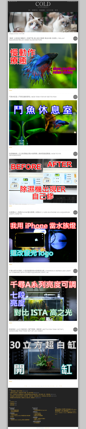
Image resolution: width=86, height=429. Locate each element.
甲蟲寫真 (65, 412)
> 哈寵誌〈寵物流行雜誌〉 (39, 418)
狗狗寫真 (61, 412)
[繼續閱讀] (43, 65)
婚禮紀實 (12, 403)
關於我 (56, 10)
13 (43, 386)
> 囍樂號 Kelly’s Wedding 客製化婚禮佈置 (19, 419)
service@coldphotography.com (72, 1)
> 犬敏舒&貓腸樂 (37, 414)
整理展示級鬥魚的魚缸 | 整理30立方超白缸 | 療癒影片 (22, 397)
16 (48, 386)
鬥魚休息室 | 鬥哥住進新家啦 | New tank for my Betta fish (32, 97)
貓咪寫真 (71, 412)
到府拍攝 (69, 409)
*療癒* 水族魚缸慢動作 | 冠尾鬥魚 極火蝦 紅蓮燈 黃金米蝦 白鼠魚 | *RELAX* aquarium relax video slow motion (37, 39)
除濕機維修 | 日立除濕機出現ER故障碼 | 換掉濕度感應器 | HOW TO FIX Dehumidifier (35, 154)
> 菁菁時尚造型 (13, 414)
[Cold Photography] (43, 8)
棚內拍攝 (57, 412)
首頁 (29, 10)
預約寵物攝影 (42, 10)
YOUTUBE (12, 401)
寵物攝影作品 (35, 10)
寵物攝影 (12, 405)
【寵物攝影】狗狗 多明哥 (16, 391)
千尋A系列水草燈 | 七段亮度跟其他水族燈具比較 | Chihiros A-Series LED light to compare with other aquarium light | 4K (40, 271)
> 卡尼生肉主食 (36, 413)
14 (45, 386)
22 (56, 386)
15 (46, 386)
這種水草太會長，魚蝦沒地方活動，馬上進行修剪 (21, 392)
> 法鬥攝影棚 (36, 422)
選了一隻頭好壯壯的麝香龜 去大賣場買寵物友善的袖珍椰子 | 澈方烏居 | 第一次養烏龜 (30, 394)
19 (53, 386)
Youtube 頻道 (50, 10)
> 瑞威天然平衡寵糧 (38, 415)
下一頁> (60, 386)
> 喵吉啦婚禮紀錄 (14, 411)
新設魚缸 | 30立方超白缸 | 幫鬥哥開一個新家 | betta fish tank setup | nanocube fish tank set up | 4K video (36, 330)
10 (38, 386)
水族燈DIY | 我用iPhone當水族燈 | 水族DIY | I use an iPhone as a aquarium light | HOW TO (39, 213)
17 (50, 386)
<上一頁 (25, 386)
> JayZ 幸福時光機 (14, 410)
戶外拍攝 (74, 411)
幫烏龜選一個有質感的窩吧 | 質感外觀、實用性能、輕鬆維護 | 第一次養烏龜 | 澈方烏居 (30, 396)
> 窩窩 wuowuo (36, 419)
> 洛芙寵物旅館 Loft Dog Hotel (40, 410)
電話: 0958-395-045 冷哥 (13, 1)
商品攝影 (75, 409)
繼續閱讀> (10, 90)
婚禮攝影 (59, 411)
